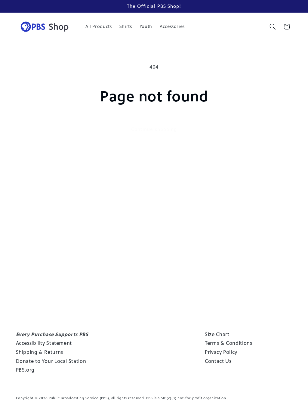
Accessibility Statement (44, 343)
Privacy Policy (221, 352)
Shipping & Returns (39, 352)
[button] (272, 26)
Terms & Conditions (228, 343)
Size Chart (217, 334)
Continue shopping (154, 129)
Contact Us (218, 361)
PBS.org (25, 370)
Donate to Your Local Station (51, 361)
